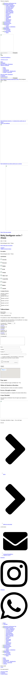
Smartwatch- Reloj (9, 11)
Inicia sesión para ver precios (16, 163)
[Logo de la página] (7, 51)
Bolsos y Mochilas (9, 12)
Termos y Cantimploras (10, 26)
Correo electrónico (5, 354)
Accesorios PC (9, 9)
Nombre (3, 351)
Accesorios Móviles (10, 6)
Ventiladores (8, 17)
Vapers (7, 32)
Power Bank (8, 16)
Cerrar (2, 667)
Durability (3, 328)
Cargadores (8, 13)
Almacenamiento (9, 10)
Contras (2, 349)
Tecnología (8, 79)
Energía (7, 15)
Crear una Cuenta (4, 671)
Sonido (7, 18)
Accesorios (8, 30)
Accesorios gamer (9, 8)
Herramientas (8, 19)
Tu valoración (4, 336)
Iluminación (8, 20)
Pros (1, 347)
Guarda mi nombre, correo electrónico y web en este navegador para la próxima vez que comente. (12, 357)
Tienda (4, 79)
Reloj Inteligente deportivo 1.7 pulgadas (9, 120)
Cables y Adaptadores (10, 5)
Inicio (2, 79)
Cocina (7, 25)
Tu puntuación (4, 323)
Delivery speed (4, 331)
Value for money (4, 324)
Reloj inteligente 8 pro (5, 163)
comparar (5, 663)
